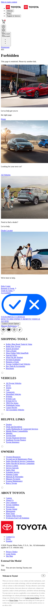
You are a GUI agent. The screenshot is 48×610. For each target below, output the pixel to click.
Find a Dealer (11, 351)
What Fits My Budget (14, 357)
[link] (8, 288)
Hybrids (9, 396)
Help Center (5, 286)
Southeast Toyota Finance (16, 440)
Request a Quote (12, 362)
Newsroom (10, 507)
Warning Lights (12, 474)
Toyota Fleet (11, 435)
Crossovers (10, 392)
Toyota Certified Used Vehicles (18, 364)
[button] (10, 323)
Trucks (8, 388)
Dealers (9, 424)
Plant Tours (10, 513)
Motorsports (10, 511)
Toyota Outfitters (12, 505)
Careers (9, 498)
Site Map (9, 556)
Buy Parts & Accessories (15, 366)
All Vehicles (5, 175)
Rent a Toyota (11, 483)
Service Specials (12, 468)
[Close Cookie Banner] (43, 575)
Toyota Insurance (12, 442)
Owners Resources (13, 457)
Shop (9, 13)
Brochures (10, 368)
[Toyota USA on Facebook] (3, 331)
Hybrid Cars (11, 399)
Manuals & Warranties (14, 477)
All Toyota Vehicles (13, 383)
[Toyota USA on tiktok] (19, 331)
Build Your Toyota (13, 346)
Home (3, 119)
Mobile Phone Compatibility (17, 431)
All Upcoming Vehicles (15, 410)
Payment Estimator (13, 360)
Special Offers (11, 355)
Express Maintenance (14, 481)
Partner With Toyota (14, 516)
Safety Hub (10, 470)
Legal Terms (11, 554)
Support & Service (13, 16)
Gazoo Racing (11, 407)
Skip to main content (9, 2)
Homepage (5, 47)
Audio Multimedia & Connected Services (22, 429)
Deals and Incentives (14, 427)
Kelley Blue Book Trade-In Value (19, 344)
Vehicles (10, 11)
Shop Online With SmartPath (17, 353)
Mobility (9, 433)
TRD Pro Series (12, 403)
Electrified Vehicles (13, 394)
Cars (7, 390)
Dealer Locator (7, 230)
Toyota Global (11, 509)
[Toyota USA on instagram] (14, 331)
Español (9, 541)
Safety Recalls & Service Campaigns (20, 461)
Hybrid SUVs (11, 401)
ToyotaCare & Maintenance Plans (19, 459)
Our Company (11, 502)
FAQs (8, 539)
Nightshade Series (13, 405)
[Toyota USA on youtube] (8, 331)
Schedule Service (12, 472)
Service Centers (12, 466)
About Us (10, 500)
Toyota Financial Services (16, 438)
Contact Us (10, 537)
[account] (3, 28)
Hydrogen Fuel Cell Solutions (17, 518)
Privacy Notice (11, 552)
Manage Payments (13, 479)
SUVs (8, 385)
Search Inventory (12, 349)
